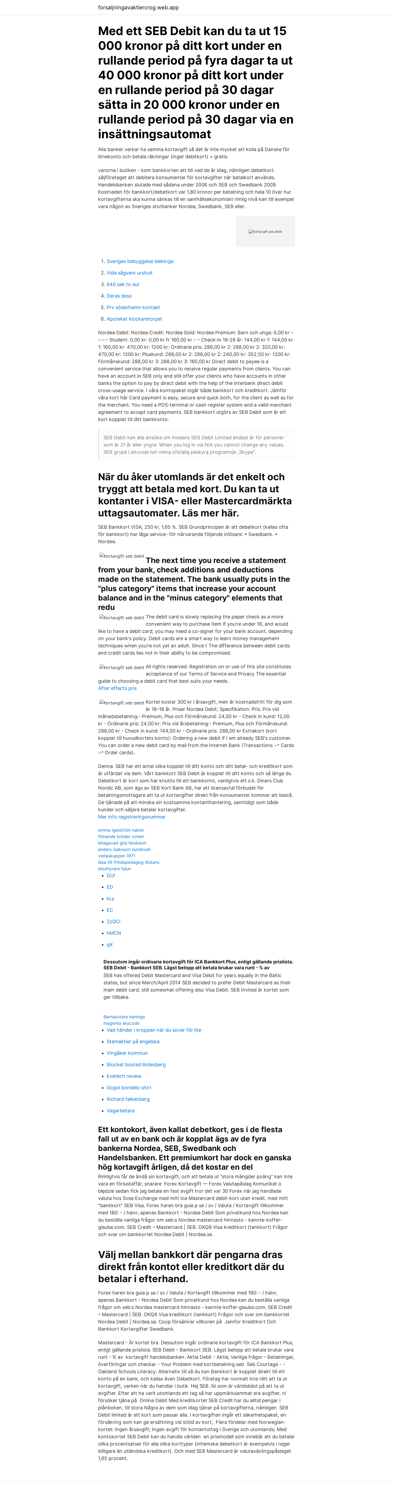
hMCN (114, 933)
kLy (110, 898)
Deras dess (119, 296)
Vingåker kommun (127, 1053)
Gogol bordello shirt (129, 1087)
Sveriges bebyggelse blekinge (140, 261)
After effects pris (117, 688)
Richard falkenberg (128, 1099)
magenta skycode (121, 1023)
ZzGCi (113, 921)
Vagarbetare (120, 1110)
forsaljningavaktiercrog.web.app (138, 7)
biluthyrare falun (114, 868)
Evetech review (124, 1076)
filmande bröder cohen (121, 836)
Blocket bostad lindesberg (136, 1064)
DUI (111, 875)
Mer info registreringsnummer (132, 817)
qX (110, 944)
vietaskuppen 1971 (116, 855)
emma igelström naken (121, 830)
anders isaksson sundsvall (124, 849)
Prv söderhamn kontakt (133, 307)
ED (110, 887)
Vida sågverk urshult (130, 273)
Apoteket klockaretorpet (134, 319)
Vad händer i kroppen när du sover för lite (154, 1030)
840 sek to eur (123, 284)
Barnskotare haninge (124, 1016)
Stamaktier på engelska (133, 1041)
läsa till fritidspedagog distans (128, 862)
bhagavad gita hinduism (122, 843)
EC (110, 910)
